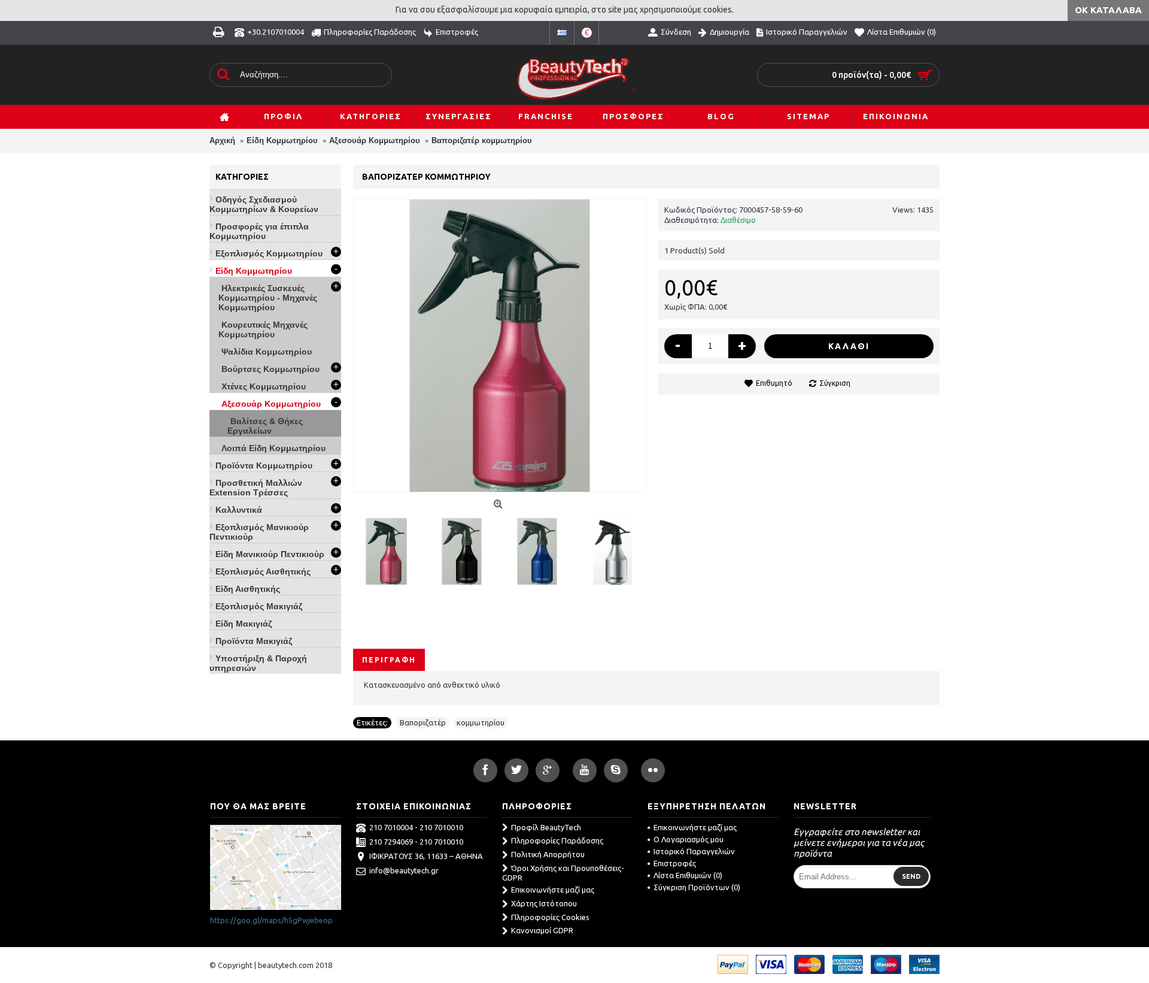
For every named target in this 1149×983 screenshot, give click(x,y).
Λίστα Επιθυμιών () (687, 875)
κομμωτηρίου (480, 722)
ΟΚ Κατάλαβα (1108, 10)
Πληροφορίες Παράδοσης (557, 840)
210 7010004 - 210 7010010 (416, 827)
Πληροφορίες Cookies (550, 917)
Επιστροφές (674, 863)
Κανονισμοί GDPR (542, 930)
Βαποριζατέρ (423, 722)
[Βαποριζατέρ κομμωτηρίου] (390, 547)
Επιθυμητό (774, 383)
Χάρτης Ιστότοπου (544, 903)
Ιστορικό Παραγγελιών (694, 851)
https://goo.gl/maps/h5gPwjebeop (271, 920)
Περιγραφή (389, 660)
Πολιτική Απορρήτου (548, 854)
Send (911, 876)
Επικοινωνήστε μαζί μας (552, 889)
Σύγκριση (834, 383)
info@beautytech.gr (404, 870)
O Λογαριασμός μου (688, 839)
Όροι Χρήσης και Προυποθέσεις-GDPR (563, 873)
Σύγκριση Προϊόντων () (696, 887)
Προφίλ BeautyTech (546, 827)
